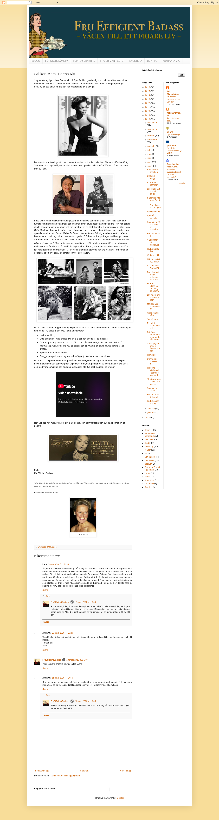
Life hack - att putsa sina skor (153, 297)
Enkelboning (173, 164)
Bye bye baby (153, 212)
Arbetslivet (149, 480)
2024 (147, 95)
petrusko (171, 145)
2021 (147, 107)
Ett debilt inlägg (151, 177)
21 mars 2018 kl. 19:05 (85, 701)
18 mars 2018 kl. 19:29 (62, 633)
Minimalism (150, 457)
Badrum (148, 464)
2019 (147, 115)
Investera (149, 439)
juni (149, 154)
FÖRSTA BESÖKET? (56, 60)
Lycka (147, 473)
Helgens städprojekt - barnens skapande (153, 371)
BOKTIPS (152, 60)
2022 (147, 103)
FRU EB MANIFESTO (112, 60)
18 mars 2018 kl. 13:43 (85, 602)
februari (151, 408)
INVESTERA (135, 60)
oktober (151, 135)
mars (150, 166)
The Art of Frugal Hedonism (152, 468)
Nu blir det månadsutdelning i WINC (174, 150)
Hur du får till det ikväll (153, 395)
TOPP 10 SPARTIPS (84, 60)
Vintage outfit (153, 255)
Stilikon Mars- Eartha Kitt (153, 267)
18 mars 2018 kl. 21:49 (77, 660)
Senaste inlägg (42, 771)
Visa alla (182, 183)
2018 (147, 119)
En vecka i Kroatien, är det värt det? (173, 99)
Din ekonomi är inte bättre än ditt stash (153, 276)
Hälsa (147, 477)
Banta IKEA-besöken (152, 170)
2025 (147, 91)
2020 (147, 111)
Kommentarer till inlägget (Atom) (65, 776)
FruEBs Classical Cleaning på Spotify (153, 287)
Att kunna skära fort (152, 183)
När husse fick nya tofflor (153, 260)
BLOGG (35, 60)
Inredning (149, 446)
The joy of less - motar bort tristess (153, 381)
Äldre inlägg (125, 771)
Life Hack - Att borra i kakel (153, 191)
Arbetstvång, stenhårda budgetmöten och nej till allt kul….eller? (174, 172)
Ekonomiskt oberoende (150, 434)
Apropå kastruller (152, 216)
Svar (48, 596)
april (149, 162)
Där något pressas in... (152, 361)
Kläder (148, 450)
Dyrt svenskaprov (174, 134)
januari (150, 412)
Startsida (84, 771)
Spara (147, 430)
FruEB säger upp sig (153, 402)
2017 (147, 417)
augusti (151, 146)
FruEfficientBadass (60, 602)
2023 (147, 99)
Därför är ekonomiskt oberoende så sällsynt (153, 336)
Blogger (120, 798)
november (152, 129)
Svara (45, 590)
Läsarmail (149, 484)
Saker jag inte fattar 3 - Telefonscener (153, 347)
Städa (147, 443)
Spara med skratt (152, 389)
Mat (146, 453)
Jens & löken (153, 319)
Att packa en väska (153, 314)
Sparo (170, 132)
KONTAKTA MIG (171, 60)
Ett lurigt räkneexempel (153, 325)
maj (149, 158)
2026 (147, 87)
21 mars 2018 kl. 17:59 (62, 678)
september (152, 139)
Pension (148, 487)
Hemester (151, 355)
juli (149, 150)
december (152, 122)
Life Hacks (149, 460)
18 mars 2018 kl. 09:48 (58, 564)
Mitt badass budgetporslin (153, 306)
